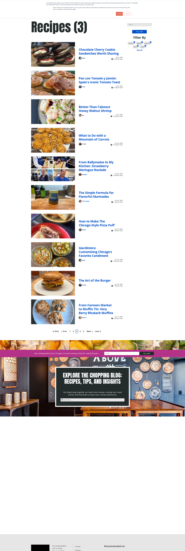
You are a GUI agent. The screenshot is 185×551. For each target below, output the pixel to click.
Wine (136, 46)
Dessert (148, 43)
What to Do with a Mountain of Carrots (94, 137)
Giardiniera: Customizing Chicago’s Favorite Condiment (95, 252)
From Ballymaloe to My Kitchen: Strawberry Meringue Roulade (96, 166)
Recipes (132, 43)
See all (139, 50)
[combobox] (92, 400)
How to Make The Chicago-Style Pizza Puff (97, 223)
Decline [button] (128, 14)
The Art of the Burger (95, 280)
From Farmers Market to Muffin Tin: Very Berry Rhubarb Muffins (96, 309)
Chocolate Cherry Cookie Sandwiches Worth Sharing (99, 51)
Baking (140, 43)
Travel (143, 46)
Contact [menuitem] (78, 546)
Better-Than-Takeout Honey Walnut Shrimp (95, 109)
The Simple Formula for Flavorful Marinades (96, 195)
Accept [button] (119, 14)
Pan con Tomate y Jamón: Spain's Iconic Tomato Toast (99, 80)
